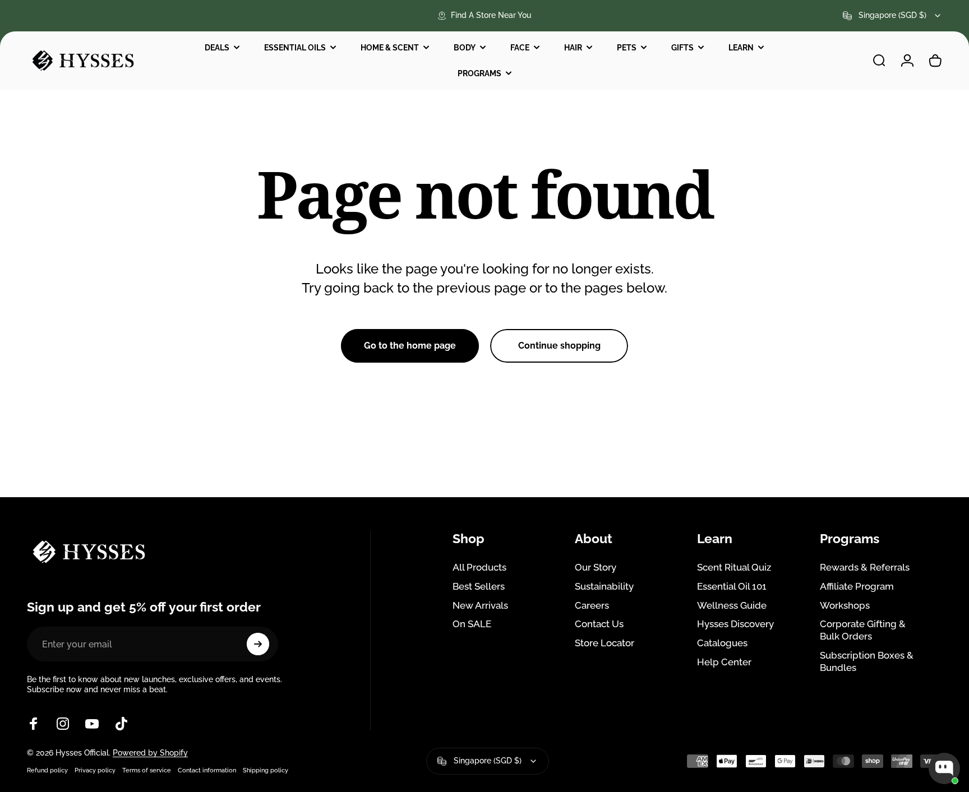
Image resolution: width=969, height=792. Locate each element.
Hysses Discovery (735, 623)
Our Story (595, 567)
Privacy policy (95, 770)
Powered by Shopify (150, 752)
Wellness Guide (732, 605)
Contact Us (599, 623)
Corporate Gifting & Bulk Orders (863, 630)
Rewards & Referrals (865, 567)
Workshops (845, 605)
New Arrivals (480, 605)
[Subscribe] (258, 644)
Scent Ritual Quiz (734, 567)
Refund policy (47, 770)
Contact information (207, 770)
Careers (592, 605)
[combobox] (892, 15)
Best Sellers (479, 586)
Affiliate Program (857, 586)
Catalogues (722, 643)
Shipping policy (265, 770)
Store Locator (604, 643)
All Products (479, 567)
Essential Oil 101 (732, 586)
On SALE (472, 623)
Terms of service (146, 770)
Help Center (724, 662)
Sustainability (604, 586)
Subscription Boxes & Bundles (866, 661)
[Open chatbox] (944, 768)
